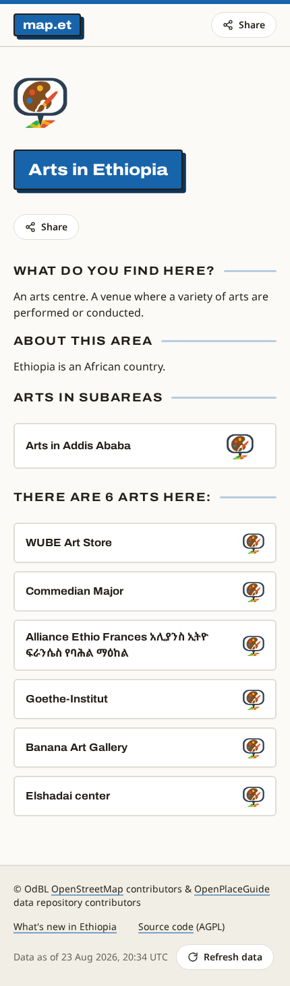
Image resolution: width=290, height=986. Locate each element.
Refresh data (233, 956)
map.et (47, 25)
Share (252, 24)
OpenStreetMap (87, 888)
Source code (166, 926)
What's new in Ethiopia (65, 926)
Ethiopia (130, 169)
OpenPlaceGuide (232, 888)
